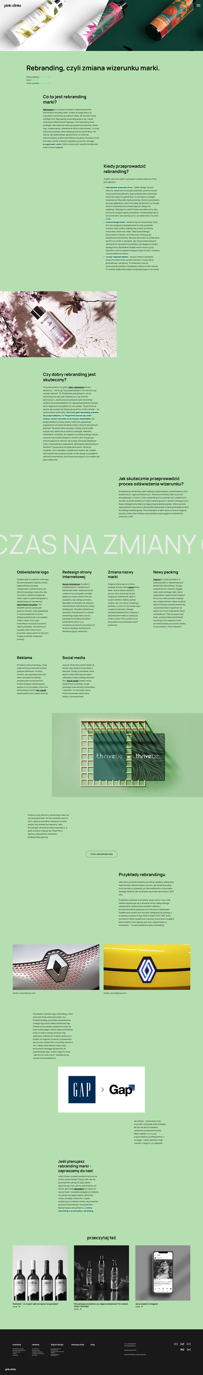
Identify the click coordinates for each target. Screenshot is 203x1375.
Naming (14, 1353)
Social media (72, 680)
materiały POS (35, 1349)
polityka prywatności (130, 1350)
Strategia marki (16, 1352)
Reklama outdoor (36, 1350)
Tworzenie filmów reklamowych (55, 1355)
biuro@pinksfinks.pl (130, 1346)
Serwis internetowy (71, 584)
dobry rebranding (76, 387)
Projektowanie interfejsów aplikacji (57, 1352)
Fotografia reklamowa (37, 1352)
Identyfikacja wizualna (18, 1349)
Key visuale (34, 1355)
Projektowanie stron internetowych (56, 1349)
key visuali (41, 690)
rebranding (79, 1188)
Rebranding (48, 109)
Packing (157, 579)
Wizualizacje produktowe (38, 1353)
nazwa (131, 587)
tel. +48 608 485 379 (130, 1344)
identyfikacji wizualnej (27, 604)
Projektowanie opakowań (19, 1350)
